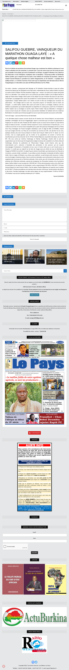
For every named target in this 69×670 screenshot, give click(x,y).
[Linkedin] (13, 62)
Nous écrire (57, 1)
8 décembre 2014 (11, 43)
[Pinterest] (16, 62)
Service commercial (48, 1)
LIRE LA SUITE (34, 294)
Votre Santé (18, 4)
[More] (23, 62)
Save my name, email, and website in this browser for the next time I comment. (24, 235)
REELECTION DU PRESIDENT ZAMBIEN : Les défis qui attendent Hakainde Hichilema (31, 9)
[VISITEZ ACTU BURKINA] (34, 617)
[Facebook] (6, 62)
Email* (34, 532)
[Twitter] (10, 62)
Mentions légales (24, 1)
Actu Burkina (5, 4)
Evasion (12, 4)
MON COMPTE (38, 1)
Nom (34, 538)
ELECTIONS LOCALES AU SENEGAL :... (9, 259)
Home (4, 14)
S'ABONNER (35, 433)
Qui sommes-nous (7, 1)
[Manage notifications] (3, 666)
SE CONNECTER (38, 4)
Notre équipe (16, 1)
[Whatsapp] (20, 62)
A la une (10, 14)
